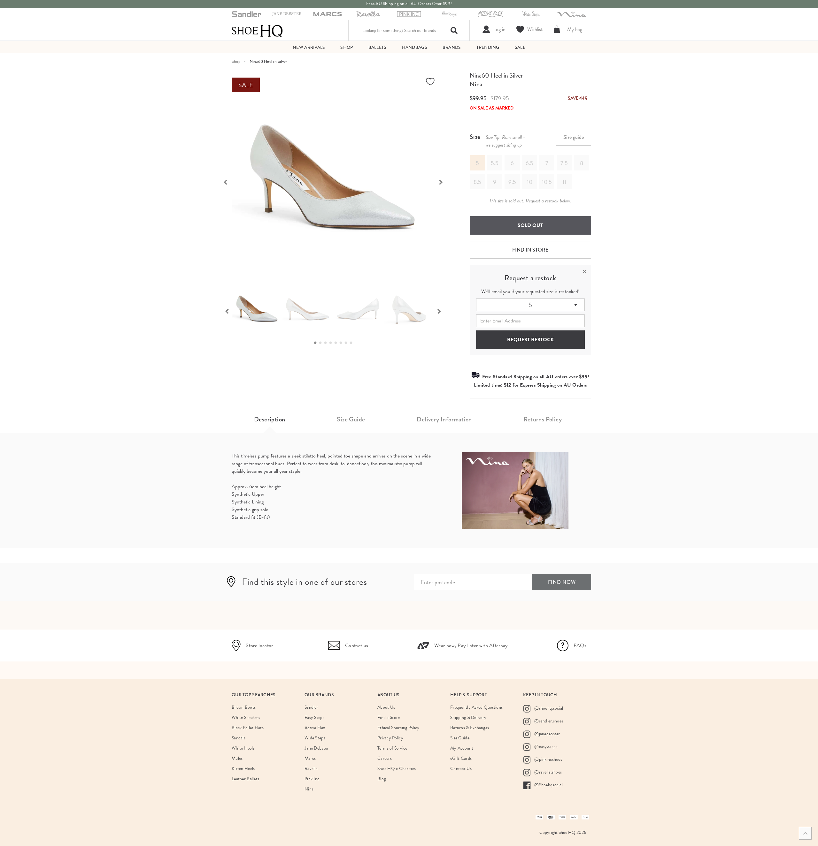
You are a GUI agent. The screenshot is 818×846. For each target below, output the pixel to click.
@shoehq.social (548, 708)
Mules (237, 758)
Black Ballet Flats (248, 727)
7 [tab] (347, 343)
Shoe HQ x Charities (396, 768)
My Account (461, 748)
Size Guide (351, 419)
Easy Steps (314, 717)
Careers (384, 758)
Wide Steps (315, 738)
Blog (381, 778)
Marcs (310, 758)
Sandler (311, 707)
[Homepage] (257, 30)
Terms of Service (392, 748)
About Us (386, 707)
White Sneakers (246, 717)
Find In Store (530, 249)
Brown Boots (244, 707)
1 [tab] (317, 343)
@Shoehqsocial (548, 785)
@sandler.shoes (548, 721)
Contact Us (461, 768)
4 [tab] (332, 343)
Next (444, 181)
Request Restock (530, 340)
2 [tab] (322, 343)
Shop (236, 61)
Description (269, 419)
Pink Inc (312, 778)
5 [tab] (337, 343)
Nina (476, 84)
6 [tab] (342, 343)
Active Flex (315, 727)
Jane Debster (316, 748)
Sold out (530, 225)
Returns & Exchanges (469, 727)
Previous (222, 181)
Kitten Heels (243, 768)
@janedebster (546, 733)
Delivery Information (444, 419)
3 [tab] (327, 343)
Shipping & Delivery (468, 717)
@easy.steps (545, 746)
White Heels (243, 748)
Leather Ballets (245, 778)
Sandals (238, 738)
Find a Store (388, 717)
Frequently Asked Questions (476, 707)
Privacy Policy (390, 738)
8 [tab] (353, 343)
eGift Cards (461, 758)
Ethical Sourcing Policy (398, 727)
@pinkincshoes (547, 759)
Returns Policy (542, 419)
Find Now (562, 582)
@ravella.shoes (547, 772)
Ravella (311, 768)
